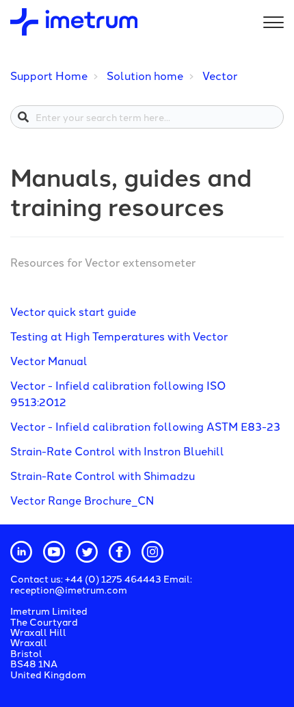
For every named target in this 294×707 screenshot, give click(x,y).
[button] (271, 19)
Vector (219, 75)
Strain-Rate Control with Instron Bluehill (117, 450)
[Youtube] (54, 552)
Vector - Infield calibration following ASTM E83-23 (145, 425)
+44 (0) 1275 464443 (114, 578)
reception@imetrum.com (68, 589)
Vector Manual (49, 360)
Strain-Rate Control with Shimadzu (102, 475)
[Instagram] (152, 552)
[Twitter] (87, 552)
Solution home (145, 75)
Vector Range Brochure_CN (82, 499)
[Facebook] (120, 552)
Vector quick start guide (73, 311)
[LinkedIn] (21, 552)
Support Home (49, 75)
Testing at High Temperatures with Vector (119, 335)
